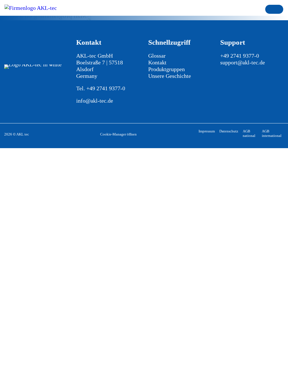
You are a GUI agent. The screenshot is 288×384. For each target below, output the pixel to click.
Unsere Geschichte (169, 76)
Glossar (157, 56)
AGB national (249, 133)
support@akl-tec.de (242, 62)
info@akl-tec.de (94, 101)
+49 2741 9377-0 (105, 88)
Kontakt (157, 62)
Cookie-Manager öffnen (118, 134)
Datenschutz (228, 131)
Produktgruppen (166, 69)
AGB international (272, 133)
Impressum (207, 131)
